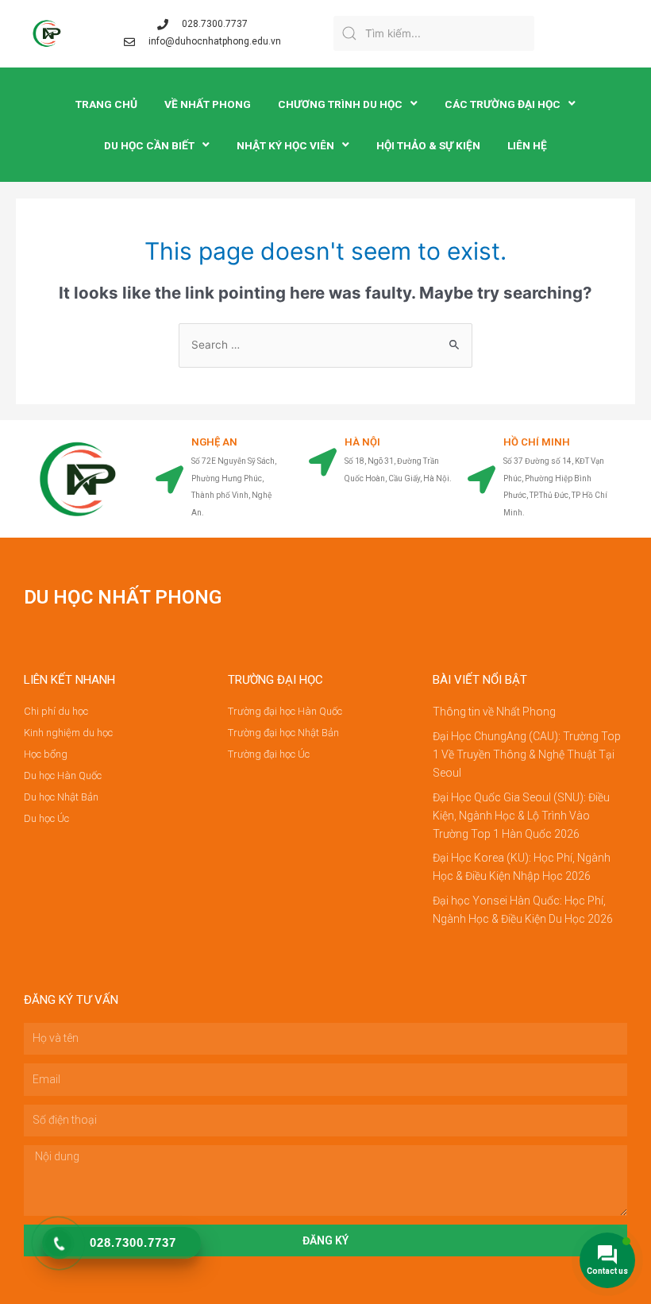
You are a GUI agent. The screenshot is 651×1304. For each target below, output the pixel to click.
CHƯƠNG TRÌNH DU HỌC (340, 104)
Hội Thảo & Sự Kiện (428, 145)
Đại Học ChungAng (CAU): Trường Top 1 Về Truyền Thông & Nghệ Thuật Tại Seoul (527, 754)
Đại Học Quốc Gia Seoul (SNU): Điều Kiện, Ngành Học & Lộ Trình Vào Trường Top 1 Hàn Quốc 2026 (521, 815)
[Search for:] (325, 344)
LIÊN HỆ (527, 145)
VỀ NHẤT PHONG (207, 104)
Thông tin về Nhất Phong (494, 711)
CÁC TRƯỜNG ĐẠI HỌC (502, 104)
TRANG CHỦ (106, 104)
